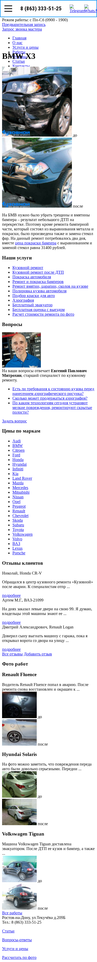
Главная (19, 38)
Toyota (18, 529)
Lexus (17, 548)
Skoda (17, 520)
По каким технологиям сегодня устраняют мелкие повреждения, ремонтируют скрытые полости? (52, 407)
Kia (15, 473)
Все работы (12, 913)
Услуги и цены (25, 47)
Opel (16, 501)
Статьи (18, 61)
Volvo (17, 539)
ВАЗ (16, 543)
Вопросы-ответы (17, 940)
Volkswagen (22, 534)
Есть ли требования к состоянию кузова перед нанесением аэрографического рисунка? (53, 391)
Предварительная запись (24, 24)
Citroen (18, 450)
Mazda (18, 483)
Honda (18, 459)
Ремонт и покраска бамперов (38, 281)
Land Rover (22, 478)
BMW (17, 445)
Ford (16, 455)
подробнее (11, 595)
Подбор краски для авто (33, 295)
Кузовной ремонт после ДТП (38, 272)
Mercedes (20, 487)
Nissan (18, 497)
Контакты (21, 66)
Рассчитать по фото (19, 957)
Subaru (18, 525)
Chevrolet (20, 515)
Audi (16, 441)
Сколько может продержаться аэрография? (49, 398)
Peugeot (19, 506)
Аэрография (23, 300)
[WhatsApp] (88, 8)
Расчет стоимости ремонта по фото (43, 314)
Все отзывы (12, 654)
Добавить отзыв (38, 654)
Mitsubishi (20, 492)
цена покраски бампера (35, 243)
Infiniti (17, 469)
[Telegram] (74, 8)
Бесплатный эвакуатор (32, 305)
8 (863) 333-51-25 (41, 8)
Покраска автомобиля (31, 277)
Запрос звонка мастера (22, 29)
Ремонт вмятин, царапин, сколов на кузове (50, 286)
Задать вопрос (14, 421)
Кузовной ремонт (27, 267)
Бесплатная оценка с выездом (38, 309)
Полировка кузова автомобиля (39, 291)
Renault (18, 511)
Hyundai (19, 464)
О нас (17, 42)
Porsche (18, 553)
